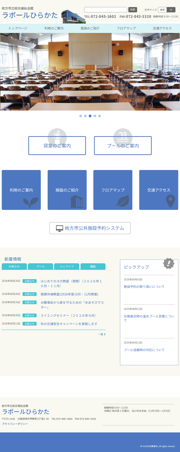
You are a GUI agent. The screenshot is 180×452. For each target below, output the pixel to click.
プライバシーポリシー (15, 424)
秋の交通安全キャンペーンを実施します (69, 323)
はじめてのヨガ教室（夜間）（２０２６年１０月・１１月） (71, 283)
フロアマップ (126, 28)
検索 (132, 9)
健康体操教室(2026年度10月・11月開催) (69, 294)
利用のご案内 (53, 28)
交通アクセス (162, 28)
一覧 (100, 334)
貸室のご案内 (57, 145)
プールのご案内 (123, 145)
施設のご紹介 (90, 28)
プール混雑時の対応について (144, 349)
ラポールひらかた (30, 13)
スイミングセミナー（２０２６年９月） (69, 315)
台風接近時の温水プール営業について (149, 318)
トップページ (17, 28)
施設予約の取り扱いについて (144, 286)
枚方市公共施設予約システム (94, 228)
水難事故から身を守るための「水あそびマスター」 (72, 304)
